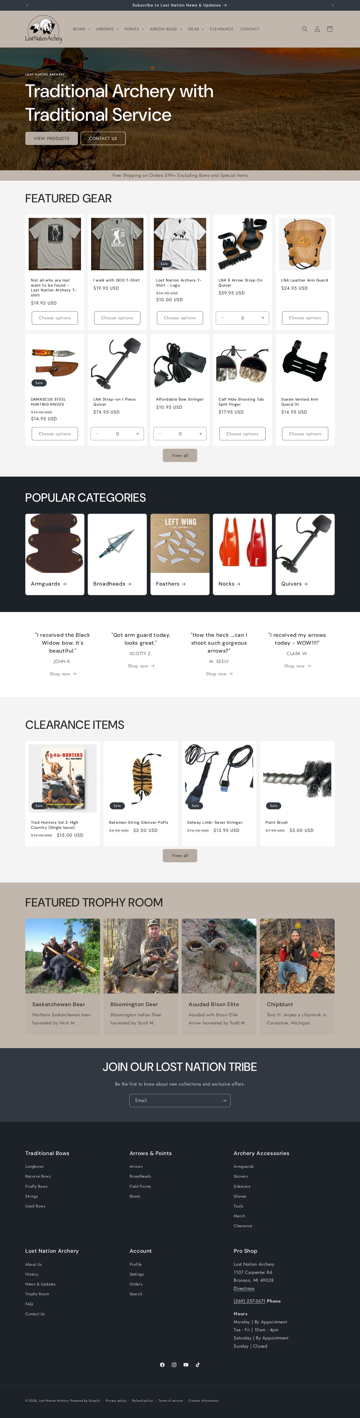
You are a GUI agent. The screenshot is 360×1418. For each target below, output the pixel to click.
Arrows (136, 1166)
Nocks (227, 584)
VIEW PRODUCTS (51, 138)
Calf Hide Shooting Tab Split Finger (241, 402)
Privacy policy (116, 1400)
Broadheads (109, 584)
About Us (33, 1264)
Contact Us (35, 1314)
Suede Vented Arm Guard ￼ (299, 402)
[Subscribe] (224, 1100)
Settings (137, 1274)
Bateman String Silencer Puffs (138, 822)
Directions (244, 1288)
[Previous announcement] (27, 5)
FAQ (29, 1304)
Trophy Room (37, 1294)
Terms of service (171, 1400)
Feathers (168, 584)
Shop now (60, 673)
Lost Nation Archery (54, 1400)
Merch (239, 1216)
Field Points (140, 1186)
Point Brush (277, 822)
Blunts (135, 1196)
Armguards (45, 584)
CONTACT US (103, 138)
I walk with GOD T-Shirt (116, 280)
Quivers (291, 584)
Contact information (204, 1400)
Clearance (243, 1226)
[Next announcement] (333, 5)
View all (180, 455)
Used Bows (35, 1206)
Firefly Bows (36, 1186)
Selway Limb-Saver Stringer (214, 822)
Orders (136, 1284)
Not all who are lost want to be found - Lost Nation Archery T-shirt (54, 288)
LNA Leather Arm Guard (304, 280)
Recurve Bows (38, 1176)
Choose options (55, 318)
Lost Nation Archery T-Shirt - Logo (179, 283)
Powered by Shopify (85, 1400)
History (31, 1274)
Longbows (34, 1166)
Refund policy (142, 1400)
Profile (136, 1264)
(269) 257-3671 (249, 1301)
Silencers (242, 1186)
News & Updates (40, 1284)
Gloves (240, 1196)
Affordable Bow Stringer (180, 399)
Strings (31, 1196)
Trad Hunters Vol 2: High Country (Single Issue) (54, 825)
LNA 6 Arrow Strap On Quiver (241, 283)
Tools (238, 1206)
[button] (81, 29)
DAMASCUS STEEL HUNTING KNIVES (48, 402)
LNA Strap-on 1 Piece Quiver (114, 402)
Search (136, 1294)
